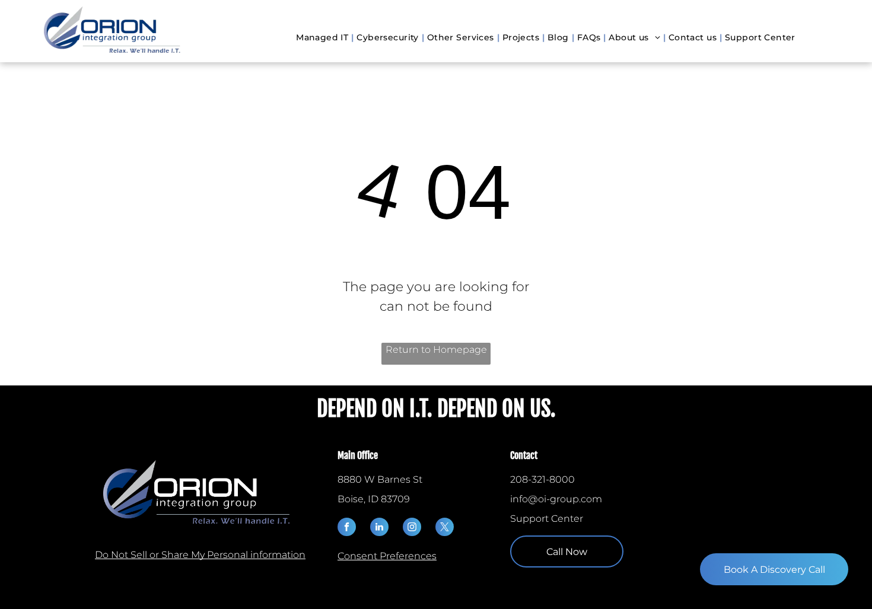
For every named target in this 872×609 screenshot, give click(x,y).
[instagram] (412, 528)
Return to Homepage (436, 349)
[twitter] (444, 528)
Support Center (546, 518)
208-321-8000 (542, 479)
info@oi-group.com (556, 499)
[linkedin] (379, 528)
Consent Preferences (387, 556)
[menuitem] (323, 37)
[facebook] (347, 528)
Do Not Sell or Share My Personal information (200, 554)
